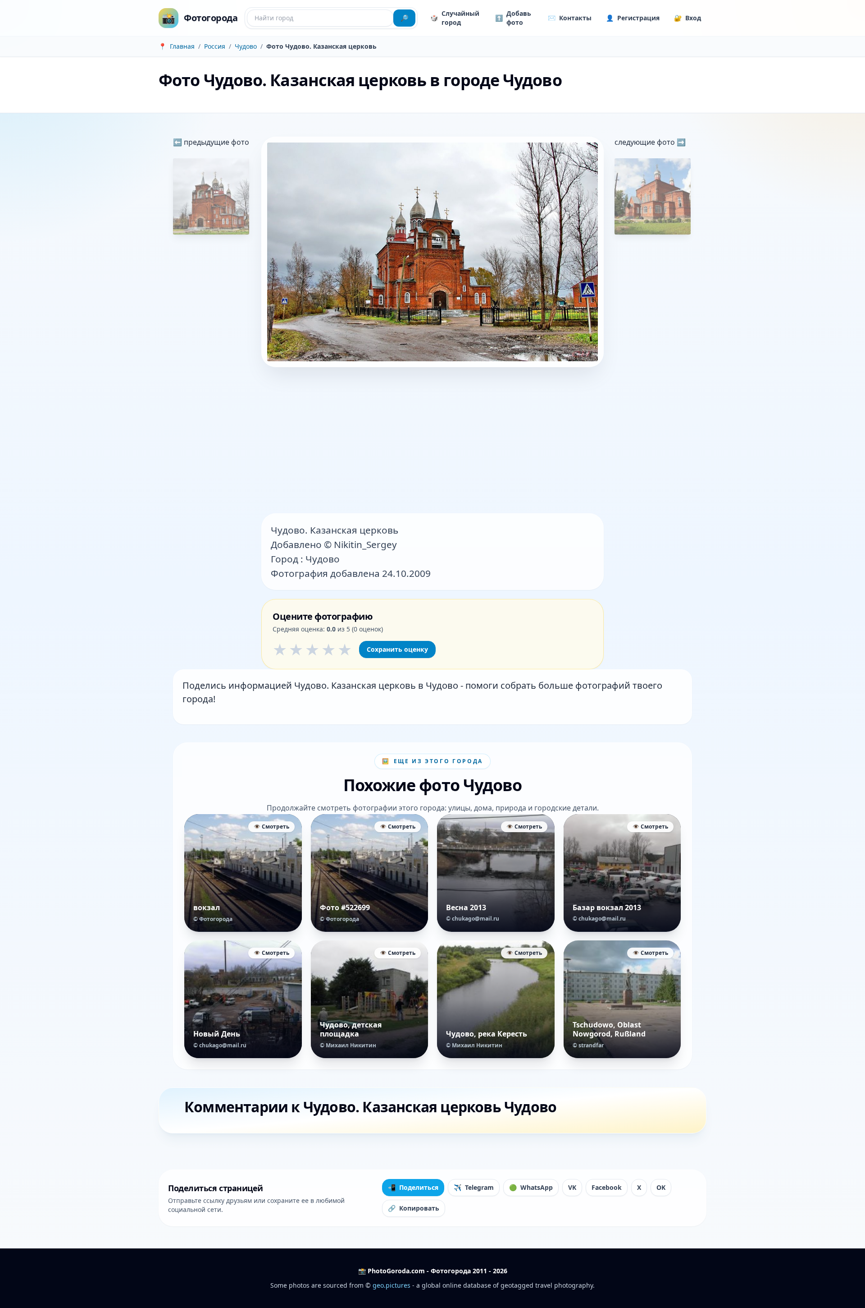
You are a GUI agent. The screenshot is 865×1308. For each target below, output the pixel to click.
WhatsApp (531, 1187)
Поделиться (413, 1187)
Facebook (607, 1187)
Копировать (413, 1208)
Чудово (246, 46)
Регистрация (633, 18)
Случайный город (454, 18)
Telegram (474, 1187)
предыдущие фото (215, 142)
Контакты (570, 18)
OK (660, 1187)
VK (572, 1187)
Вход (687, 18)
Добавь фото (513, 18)
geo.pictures (391, 1285)
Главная (182, 46)
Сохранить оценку (397, 649)
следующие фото (646, 142)
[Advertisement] (432, 441)
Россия (214, 46)
